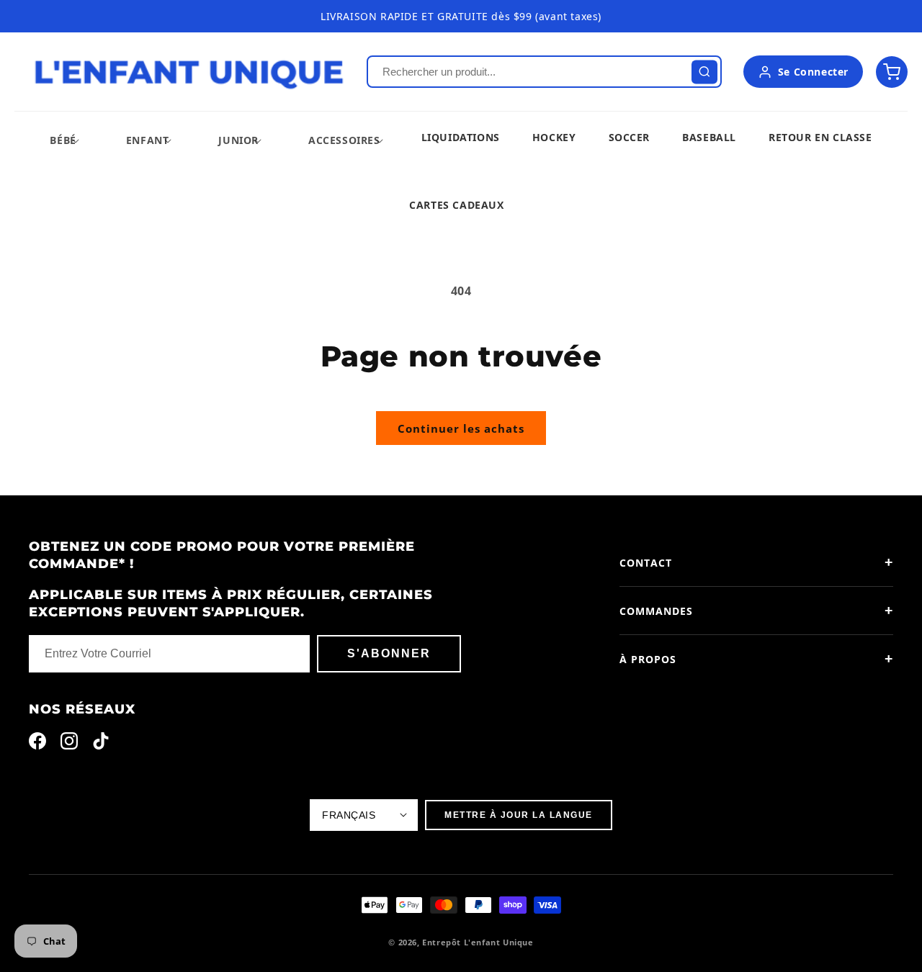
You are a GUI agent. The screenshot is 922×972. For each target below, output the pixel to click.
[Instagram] (69, 744)
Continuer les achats (461, 428)
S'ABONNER (389, 653)
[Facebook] (37, 744)
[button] (62, 140)
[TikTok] (100, 744)
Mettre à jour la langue (518, 815)
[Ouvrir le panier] (892, 72)
